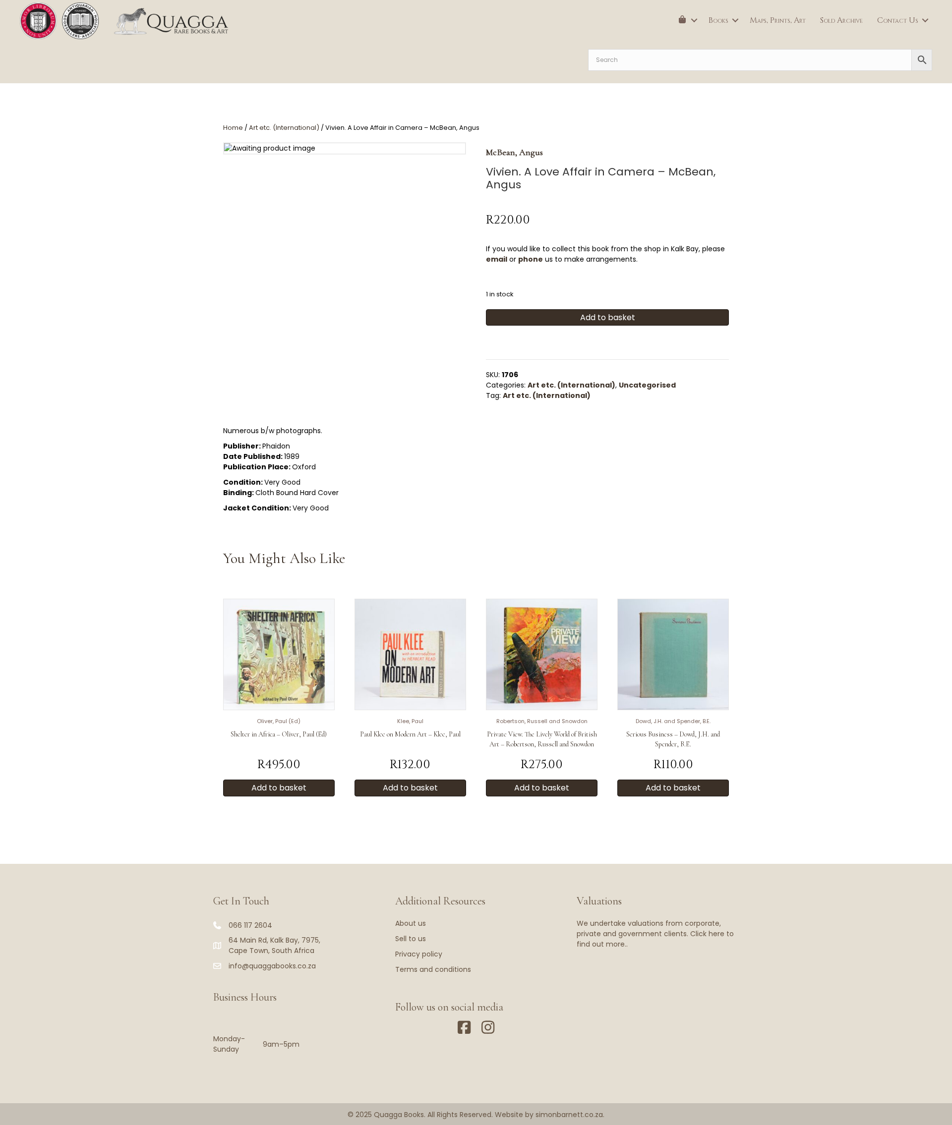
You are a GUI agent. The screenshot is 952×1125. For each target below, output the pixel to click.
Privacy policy (418, 954)
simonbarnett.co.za (569, 1115)
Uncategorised (647, 385)
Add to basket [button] (278, 787)
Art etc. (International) (284, 127)
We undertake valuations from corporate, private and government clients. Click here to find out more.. (655, 933)
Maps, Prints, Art (778, 20)
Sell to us (410, 939)
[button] (694, 20)
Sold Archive (841, 20)
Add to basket (607, 317)
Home (233, 127)
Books (718, 20)
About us (410, 923)
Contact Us (897, 20)
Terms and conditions (433, 969)
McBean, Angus (514, 152)
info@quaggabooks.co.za (272, 966)
